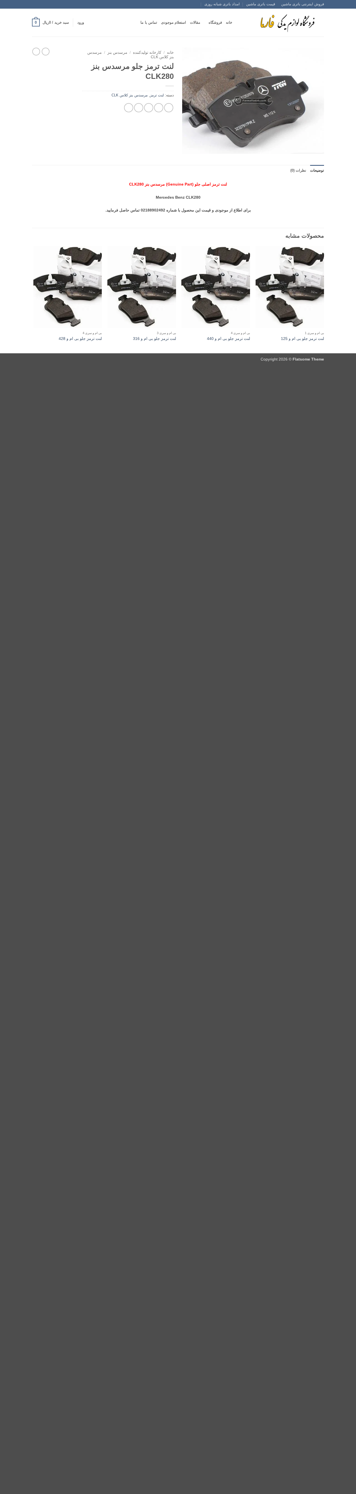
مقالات (195, 22)
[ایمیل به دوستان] (148, 107)
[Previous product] (36, 51)
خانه (229, 22)
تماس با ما (148, 22)
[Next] (33, 299)
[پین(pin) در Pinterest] (138, 107)
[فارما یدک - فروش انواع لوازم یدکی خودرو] (286, 22)
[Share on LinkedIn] (128, 107)
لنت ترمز (157, 95)
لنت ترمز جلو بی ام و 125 (302, 338)
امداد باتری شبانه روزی (222, 4)
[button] (80, 22)
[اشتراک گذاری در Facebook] (168, 107)
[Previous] (324, 299)
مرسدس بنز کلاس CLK (130, 95)
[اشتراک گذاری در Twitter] (158, 107)
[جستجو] (238, 22)
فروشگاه (215, 22)
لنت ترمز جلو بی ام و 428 (80, 338)
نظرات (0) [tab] (298, 170)
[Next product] (46, 51)
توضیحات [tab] (317, 170)
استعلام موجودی (173, 22)
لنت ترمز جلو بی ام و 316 (154, 338)
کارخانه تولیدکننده (147, 52)
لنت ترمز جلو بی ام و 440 (228, 338)
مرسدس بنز (117, 52)
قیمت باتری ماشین (260, 4)
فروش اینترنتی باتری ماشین (302, 4)
